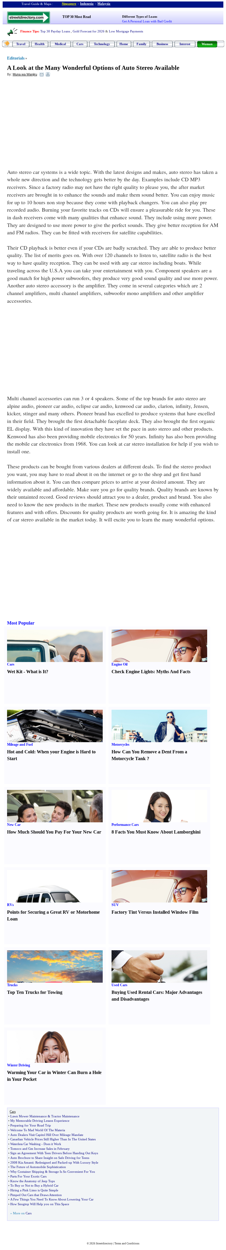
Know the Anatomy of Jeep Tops (32, 1181)
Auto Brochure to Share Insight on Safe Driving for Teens (49, 1158)
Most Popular (20, 622)
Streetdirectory (104, 1243)
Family (142, 44)
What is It (36, 671)
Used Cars (119, 985)
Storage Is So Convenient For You (72, 1171)
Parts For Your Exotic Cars (28, 1176)
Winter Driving (18, 1065)
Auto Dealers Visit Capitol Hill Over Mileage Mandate (46, 1135)
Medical (60, 44)
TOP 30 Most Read (76, 17)
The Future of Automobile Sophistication (38, 1167)
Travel (20, 44)
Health (39, 44)
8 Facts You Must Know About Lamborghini (156, 831)
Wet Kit (14, 671)
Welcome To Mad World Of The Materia (37, 1130)
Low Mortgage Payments (126, 31)
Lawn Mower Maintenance (28, 1116)
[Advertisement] (55, 124)
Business (162, 44)
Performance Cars (125, 825)
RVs (10, 905)
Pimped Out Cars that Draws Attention (36, 1195)
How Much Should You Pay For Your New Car (54, 831)
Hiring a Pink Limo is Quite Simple (34, 1190)
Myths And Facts (173, 671)
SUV (115, 905)
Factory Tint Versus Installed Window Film (155, 912)
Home (123, 44)
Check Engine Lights (133, 671)
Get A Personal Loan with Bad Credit (147, 21)
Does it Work (52, 1144)
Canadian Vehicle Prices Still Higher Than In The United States (53, 1139)
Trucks (12, 985)
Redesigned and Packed (51, 1162)
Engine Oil (119, 664)
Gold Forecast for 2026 (88, 31)
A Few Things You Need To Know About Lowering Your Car (52, 1199)
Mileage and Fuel (20, 744)
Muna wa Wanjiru (25, 74)
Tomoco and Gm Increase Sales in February (40, 1148)
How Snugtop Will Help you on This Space (39, 1204)
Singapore (69, 3)
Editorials (15, 58)
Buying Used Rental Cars (137, 992)
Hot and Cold (20, 751)
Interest (185, 44)
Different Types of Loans (139, 16)
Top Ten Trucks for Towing (34, 992)
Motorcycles (120, 744)
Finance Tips (29, 31)
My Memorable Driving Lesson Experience (39, 1120)
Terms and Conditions (126, 1243)
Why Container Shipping (27, 1171)
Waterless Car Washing (25, 1144)
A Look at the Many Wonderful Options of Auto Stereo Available (93, 67)
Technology (102, 44)
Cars (80, 44)
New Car (14, 825)
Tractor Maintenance (65, 1116)
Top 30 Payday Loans (55, 31)
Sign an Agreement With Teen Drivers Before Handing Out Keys (54, 1153)
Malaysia (103, 3)
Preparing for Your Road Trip (30, 1125)
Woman (207, 44)
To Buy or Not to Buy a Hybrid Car (34, 1185)
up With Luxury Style (83, 1162)
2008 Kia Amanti (22, 1162)
